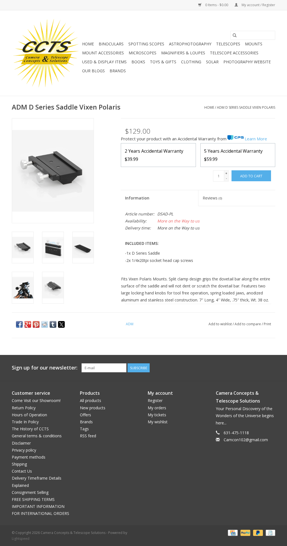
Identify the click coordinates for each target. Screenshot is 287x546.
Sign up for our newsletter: (44, 368)
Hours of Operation (29, 414)
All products (90, 400)
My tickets (157, 414)
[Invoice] (269, 532)
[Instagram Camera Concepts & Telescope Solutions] (270, 367)
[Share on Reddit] (44, 324)
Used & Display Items (104, 61)
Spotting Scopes (146, 44)
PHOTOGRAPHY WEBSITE (247, 61)
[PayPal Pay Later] (257, 532)
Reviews (212, 198)
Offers (85, 414)
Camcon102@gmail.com (246, 439)
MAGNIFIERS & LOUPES (183, 52)
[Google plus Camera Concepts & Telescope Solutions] (260, 367)
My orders (157, 407)
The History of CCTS (30, 428)
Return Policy (24, 407)
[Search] (234, 35)
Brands (118, 70)
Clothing (191, 61)
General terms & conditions (37, 435)
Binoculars (111, 44)
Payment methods (28, 457)
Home (88, 44)
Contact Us (22, 471)
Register (155, 400)
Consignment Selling (30, 492)
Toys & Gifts (163, 61)
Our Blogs (93, 70)
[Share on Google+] (27, 324)
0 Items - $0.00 (216, 5)
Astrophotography (190, 44)
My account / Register (258, 5)
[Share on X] (61, 324)
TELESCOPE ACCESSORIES (234, 52)
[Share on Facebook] (19, 324)
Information (137, 198)
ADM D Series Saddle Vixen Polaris (246, 107)
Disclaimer (21, 443)
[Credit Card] (232, 532)
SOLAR (212, 61)
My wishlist (158, 421)
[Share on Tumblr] (53, 324)
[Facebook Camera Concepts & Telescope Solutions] (250, 367)
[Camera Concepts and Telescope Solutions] (46, 53)
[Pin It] (36, 324)
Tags (84, 428)
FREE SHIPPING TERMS (33, 499)
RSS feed (88, 435)
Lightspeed (20, 538)
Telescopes (228, 44)
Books (138, 61)
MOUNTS (253, 44)
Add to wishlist (221, 324)
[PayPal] (245, 532)
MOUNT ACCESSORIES (103, 52)
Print (267, 324)
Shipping (19, 464)
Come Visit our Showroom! (36, 400)
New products (92, 407)
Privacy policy (24, 450)
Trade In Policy (25, 421)
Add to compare (248, 324)
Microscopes (142, 52)
